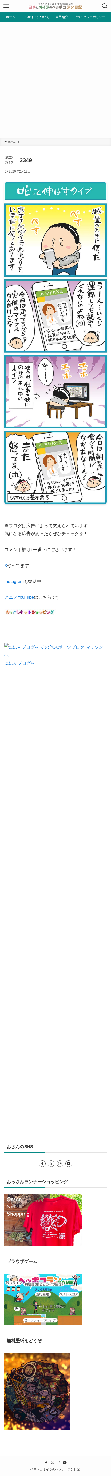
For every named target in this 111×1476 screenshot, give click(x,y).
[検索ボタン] (105, 6)
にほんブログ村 (19, 663)
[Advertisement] (55, 79)
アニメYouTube (19, 597)
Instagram (14, 581)
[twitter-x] (51, 1163)
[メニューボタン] (6, 6)
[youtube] (68, 1163)
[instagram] (60, 1163)
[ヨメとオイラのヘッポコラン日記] (55, 6)
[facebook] (42, 1163)
